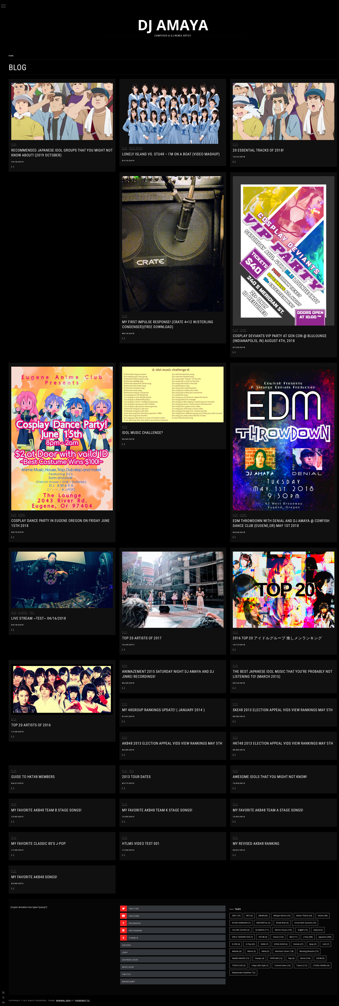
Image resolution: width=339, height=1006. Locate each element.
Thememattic (82, 1000)
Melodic (237, 951)
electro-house (283, 930)
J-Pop (308, 937)
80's (249, 915)
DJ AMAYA (172, 24)
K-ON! (236, 944)
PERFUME (276, 958)
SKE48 (320, 958)
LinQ (325, 944)
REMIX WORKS (136, 148)
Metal (265, 951)
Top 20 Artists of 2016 (31, 725)
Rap (291, 958)
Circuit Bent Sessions (305, 922)
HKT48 (263, 937)
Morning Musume (308, 951)
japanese (325, 937)
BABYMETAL (263, 922)
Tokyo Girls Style (259, 965)
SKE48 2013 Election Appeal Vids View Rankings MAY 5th (283, 710)
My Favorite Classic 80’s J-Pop (38, 843)
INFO (32, 612)
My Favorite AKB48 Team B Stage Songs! (46, 810)
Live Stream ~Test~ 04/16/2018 (38, 618)
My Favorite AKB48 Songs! (34, 877)
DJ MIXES (23, 612)
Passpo (259, 958)
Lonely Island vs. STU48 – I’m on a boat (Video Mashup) (171, 154)
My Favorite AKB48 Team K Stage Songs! (157, 810)
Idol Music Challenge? (142, 432)
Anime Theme (304, 915)
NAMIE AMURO (240, 958)
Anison (323, 915)
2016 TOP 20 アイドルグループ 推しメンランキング (277, 638)
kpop (312, 944)
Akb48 (263, 915)
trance (301, 965)
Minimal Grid (63, 1000)
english (303, 930)
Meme (251, 951)
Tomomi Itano (282, 965)
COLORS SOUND (240, 930)
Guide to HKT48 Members (33, 777)
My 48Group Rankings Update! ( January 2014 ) (163, 710)
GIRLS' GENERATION (242, 937)
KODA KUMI (280, 944)
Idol (293, 937)
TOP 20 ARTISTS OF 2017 (142, 638)
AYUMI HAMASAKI (241, 922)
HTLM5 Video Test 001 (141, 843)
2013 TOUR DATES (136, 777)
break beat (282, 922)
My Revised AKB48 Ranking (256, 843)
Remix (305, 958)
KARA (264, 944)
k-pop (250, 944)
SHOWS (243, 330)
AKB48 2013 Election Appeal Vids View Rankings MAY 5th (172, 743)
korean (298, 944)
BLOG (13, 144)
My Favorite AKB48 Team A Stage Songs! (268, 810)
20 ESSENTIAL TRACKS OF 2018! (258, 150)
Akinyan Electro (281, 915)
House (278, 937)
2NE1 (236, 915)
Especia (318, 930)
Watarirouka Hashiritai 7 (243, 972)
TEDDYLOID (239, 965)
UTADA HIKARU (321, 965)
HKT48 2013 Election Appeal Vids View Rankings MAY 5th (283, 743)
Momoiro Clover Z (284, 951)
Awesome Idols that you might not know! (270, 777)
